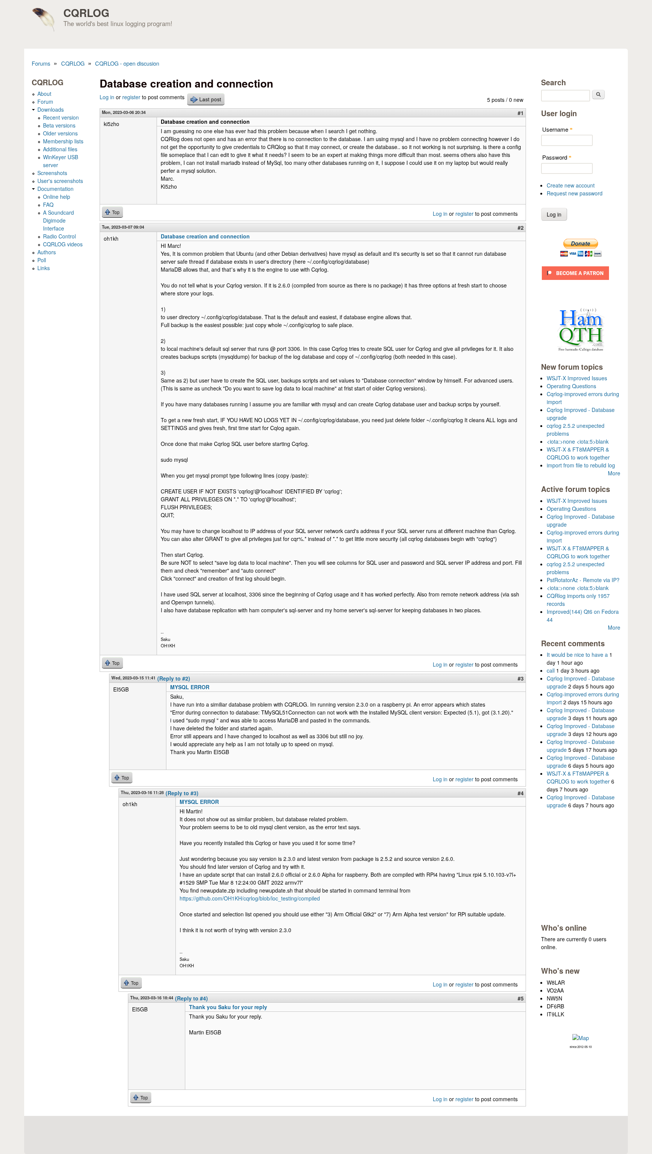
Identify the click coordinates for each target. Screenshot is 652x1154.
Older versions (60, 133)
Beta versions (59, 125)
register (131, 97)
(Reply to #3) (182, 793)
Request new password (575, 193)
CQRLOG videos (63, 244)
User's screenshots (60, 180)
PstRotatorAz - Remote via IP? (583, 580)
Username (557, 129)
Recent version (61, 117)
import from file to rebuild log (581, 465)
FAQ (48, 204)
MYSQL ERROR (189, 687)
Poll (41, 260)
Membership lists (63, 141)
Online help (56, 196)
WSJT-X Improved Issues (577, 378)
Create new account (571, 185)
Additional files (60, 149)
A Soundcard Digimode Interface (58, 220)
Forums (41, 63)
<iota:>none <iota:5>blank (578, 441)
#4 (521, 793)
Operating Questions (571, 386)
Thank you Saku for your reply (228, 1007)
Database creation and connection (205, 236)
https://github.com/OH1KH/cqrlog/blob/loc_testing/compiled (250, 898)
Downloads (50, 109)
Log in (107, 97)
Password (557, 157)
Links (43, 268)
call (551, 670)
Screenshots (52, 173)
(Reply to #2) (173, 678)
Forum (45, 101)
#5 (521, 998)
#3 (521, 678)
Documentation (55, 188)
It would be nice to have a (577, 654)
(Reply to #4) (191, 998)
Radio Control (59, 236)
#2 (521, 227)
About (44, 93)
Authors (46, 252)
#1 (521, 113)
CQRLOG (86, 12)
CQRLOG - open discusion (127, 63)
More (614, 473)
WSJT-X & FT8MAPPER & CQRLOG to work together (578, 453)
